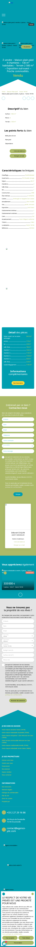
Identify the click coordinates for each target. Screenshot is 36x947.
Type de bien (6, 639)
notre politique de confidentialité (12, 934)
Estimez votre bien (7, 760)
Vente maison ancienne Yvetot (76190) (13, 730)
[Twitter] (25, 837)
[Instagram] (14, 837)
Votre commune (8, 440)
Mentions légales (7, 790)
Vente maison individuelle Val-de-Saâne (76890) (16, 748)
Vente (3, 92)
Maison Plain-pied (12, 92)
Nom (4, 424)
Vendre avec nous (7, 763)
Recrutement (6, 769)
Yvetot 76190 (23, 92)
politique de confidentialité (13, 487)
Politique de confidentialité (10, 792)
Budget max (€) (8, 650)
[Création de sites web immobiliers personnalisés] (15, 801)
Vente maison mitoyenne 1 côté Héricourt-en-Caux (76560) (17, 736)
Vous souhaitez (6, 445)
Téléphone (6, 435)
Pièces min (6, 660)
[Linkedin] (18, 837)
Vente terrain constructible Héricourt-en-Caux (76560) (16, 741)
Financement (6, 766)
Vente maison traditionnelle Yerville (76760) (15, 745)
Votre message (8, 451)
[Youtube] (21, 837)
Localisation (5, 644)
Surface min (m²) (8, 655)
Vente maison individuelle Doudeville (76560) (15, 732)
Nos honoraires (6, 787)
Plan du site (5, 795)
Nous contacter (6, 775)
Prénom (5, 419)
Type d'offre (5, 635)
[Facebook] (11, 837)
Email (5, 430)
